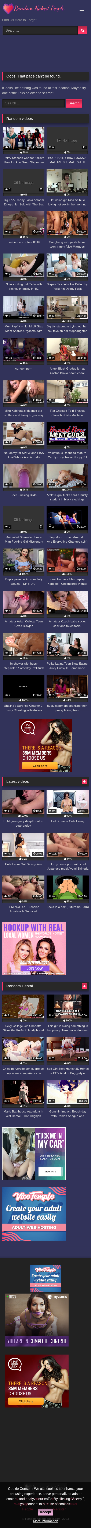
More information (45, 1521)
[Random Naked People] (37, 9)
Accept (45, 1512)
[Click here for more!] (34, 974)
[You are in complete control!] (37, 1345)
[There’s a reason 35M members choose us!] (45, 771)
